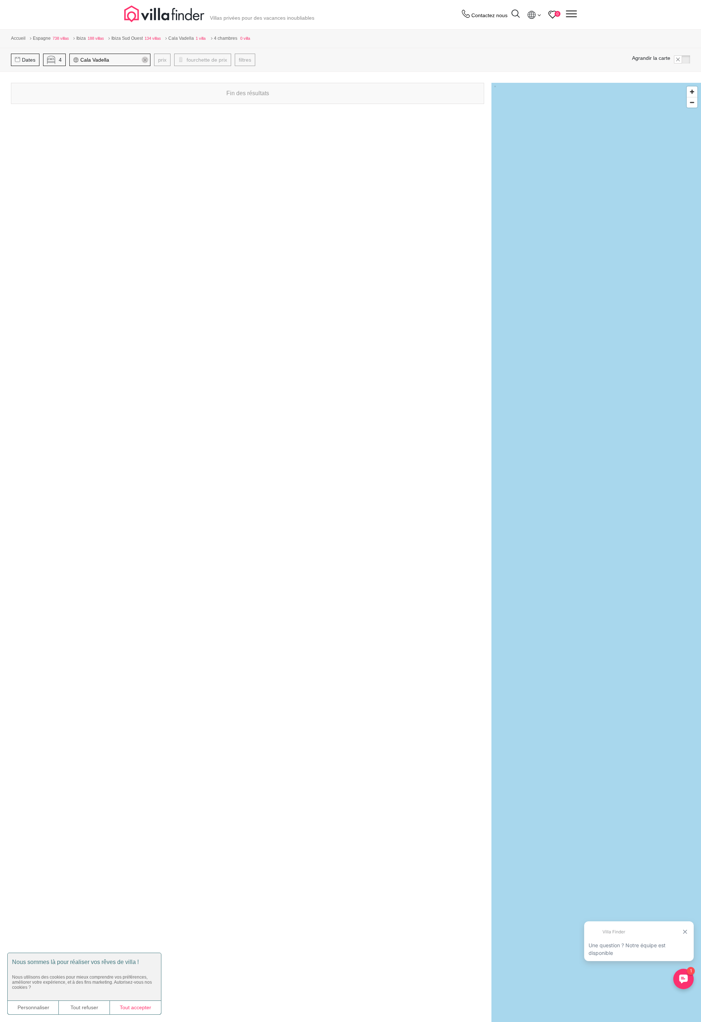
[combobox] (113, 60)
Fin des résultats (247, 93)
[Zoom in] (692, 91)
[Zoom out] (692, 102)
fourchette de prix (206, 60)
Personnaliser (33, 1007)
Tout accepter (135, 1007)
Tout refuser (84, 1007)
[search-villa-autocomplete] (515, 15)
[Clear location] (145, 60)
